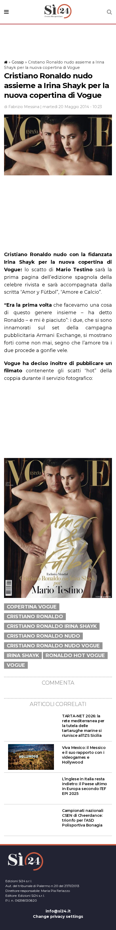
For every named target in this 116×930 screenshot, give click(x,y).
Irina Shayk (23, 655)
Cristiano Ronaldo (35, 617)
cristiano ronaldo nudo (43, 636)
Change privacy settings (58, 916)
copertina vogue (32, 607)
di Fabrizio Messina (21, 107)
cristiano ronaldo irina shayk (52, 626)
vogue (16, 665)
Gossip (18, 62)
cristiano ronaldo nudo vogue (53, 646)
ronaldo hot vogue (75, 655)
